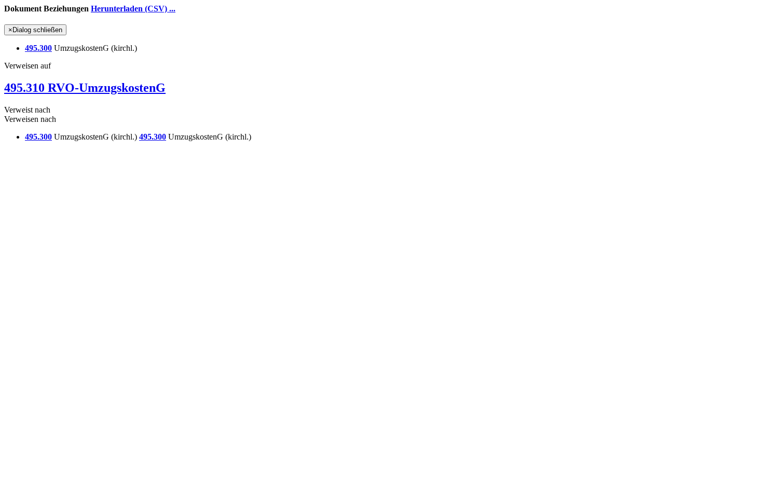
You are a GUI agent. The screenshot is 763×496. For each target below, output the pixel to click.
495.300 (38, 48)
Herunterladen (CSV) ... (133, 8)
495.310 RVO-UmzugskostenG (85, 87)
